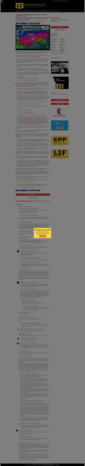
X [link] (50, 228)
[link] (42, 228)
